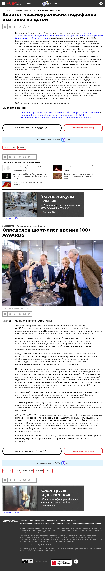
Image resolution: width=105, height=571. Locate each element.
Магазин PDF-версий (68, 520)
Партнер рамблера (42, 561)
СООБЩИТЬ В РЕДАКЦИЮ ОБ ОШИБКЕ (87, 523)
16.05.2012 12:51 (7, 10)
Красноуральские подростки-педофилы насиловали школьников (56, 118)
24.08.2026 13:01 (8, 226)
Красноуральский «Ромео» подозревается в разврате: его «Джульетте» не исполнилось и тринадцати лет (31, 168)
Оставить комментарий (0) (83, 128)
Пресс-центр (52, 520)
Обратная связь (63, 523)
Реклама (23, 520)
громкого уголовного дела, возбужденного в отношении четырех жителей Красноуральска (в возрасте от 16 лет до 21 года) (59, 36)
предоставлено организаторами (15, 308)
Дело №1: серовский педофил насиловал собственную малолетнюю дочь (60, 112)
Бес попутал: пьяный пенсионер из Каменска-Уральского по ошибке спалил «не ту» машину (82, 168)
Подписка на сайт (37, 520)
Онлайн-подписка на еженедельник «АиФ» (37, 523)
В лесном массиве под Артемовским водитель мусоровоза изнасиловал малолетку (78, 176)
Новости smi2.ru (10, 218)
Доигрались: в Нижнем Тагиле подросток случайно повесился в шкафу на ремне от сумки (30, 176)
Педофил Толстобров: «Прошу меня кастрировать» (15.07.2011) (53, 115)
